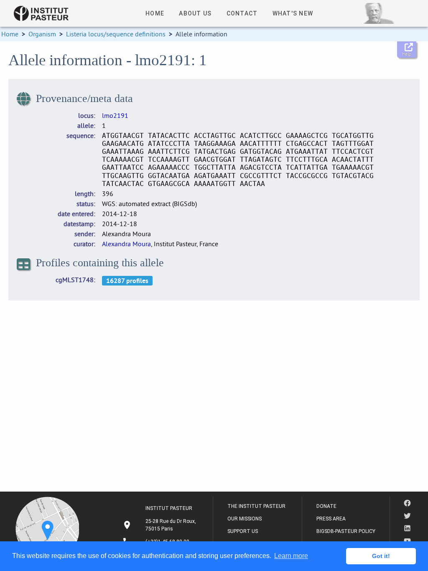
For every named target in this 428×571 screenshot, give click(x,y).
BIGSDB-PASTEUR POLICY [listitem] (345, 531)
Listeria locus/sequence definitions (116, 34)
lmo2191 (115, 115)
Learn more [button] (291, 555)
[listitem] (160, 525)
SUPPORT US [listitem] (242, 531)
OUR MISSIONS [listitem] (244, 519)
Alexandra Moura (126, 244)
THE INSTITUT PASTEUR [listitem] (256, 506)
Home (9, 34)
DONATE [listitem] (326, 506)
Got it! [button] (381, 556)
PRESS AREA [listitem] (331, 519)
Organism (42, 34)
